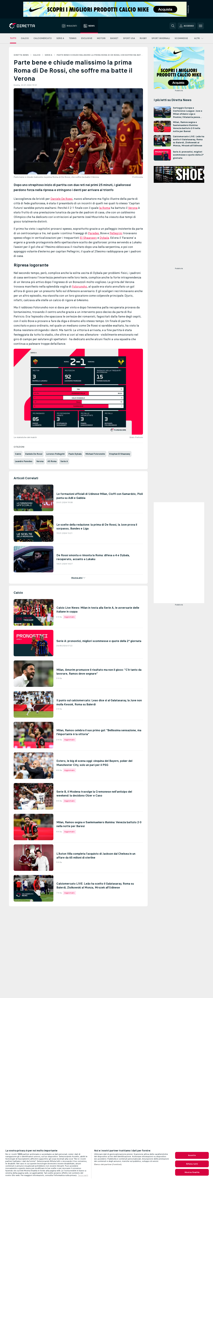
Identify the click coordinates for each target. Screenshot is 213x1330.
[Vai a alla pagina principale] (28, 26)
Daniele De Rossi (62, 199)
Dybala (104, 238)
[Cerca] (173, 26)
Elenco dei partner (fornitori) (108, 1164)
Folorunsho (79, 286)
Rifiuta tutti (192, 1164)
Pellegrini (116, 233)
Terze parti (83, 1175)
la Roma (104, 208)
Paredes (93, 233)
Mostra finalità (192, 1172)
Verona (133, 208)
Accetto (192, 1155)
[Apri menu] (200, 26)
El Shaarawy (88, 238)
